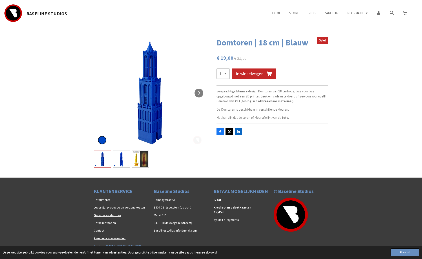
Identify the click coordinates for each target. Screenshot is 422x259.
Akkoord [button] (405, 252)
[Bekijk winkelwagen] (405, 13)
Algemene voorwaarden (110, 238)
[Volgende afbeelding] (199, 93)
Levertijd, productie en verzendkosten (119, 207)
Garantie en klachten (107, 215)
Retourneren (102, 200)
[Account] (379, 13)
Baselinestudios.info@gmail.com (175, 230)
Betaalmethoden (105, 223)
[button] (102, 159)
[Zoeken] (392, 13)
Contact (99, 230)
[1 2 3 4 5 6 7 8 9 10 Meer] (223, 73)
